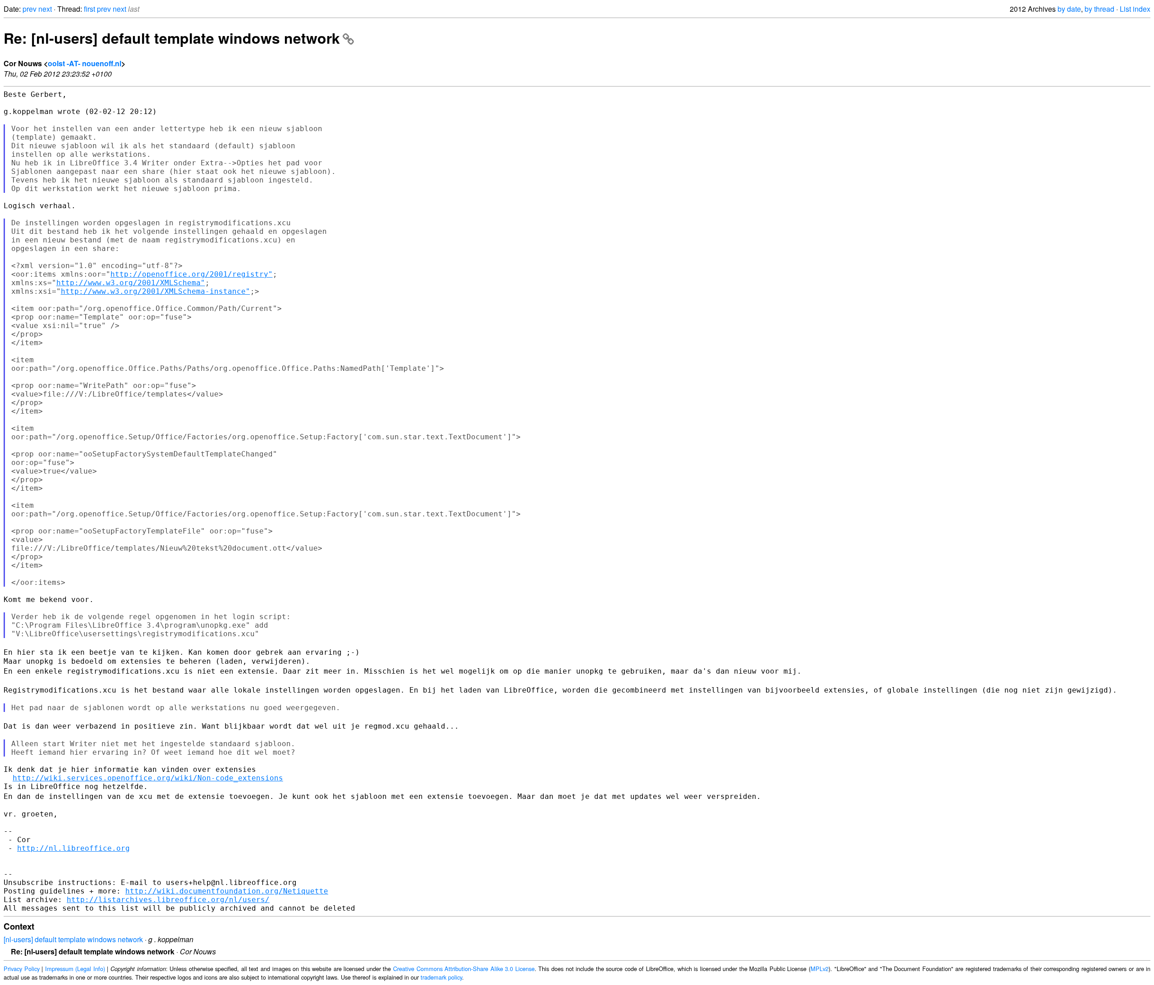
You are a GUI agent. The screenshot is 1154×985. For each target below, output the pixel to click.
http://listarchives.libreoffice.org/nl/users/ (168, 899)
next (45, 9)
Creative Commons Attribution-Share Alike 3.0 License (464, 968)
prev (30, 9)
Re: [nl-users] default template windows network (172, 37)
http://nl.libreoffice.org (73, 848)
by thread (1099, 9)
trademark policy (441, 977)
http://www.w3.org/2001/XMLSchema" (130, 282)
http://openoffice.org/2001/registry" (191, 274)
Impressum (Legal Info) (75, 968)
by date (1069, 9)
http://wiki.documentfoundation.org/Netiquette (226, 891)
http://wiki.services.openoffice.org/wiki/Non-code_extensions (148, 778)
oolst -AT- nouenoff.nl (84, 63)
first (89, 9)
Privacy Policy (22, 968)
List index (1135, 9)
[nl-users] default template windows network (73, 939)
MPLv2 (820, 968)
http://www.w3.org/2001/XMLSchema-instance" (155, 291)
